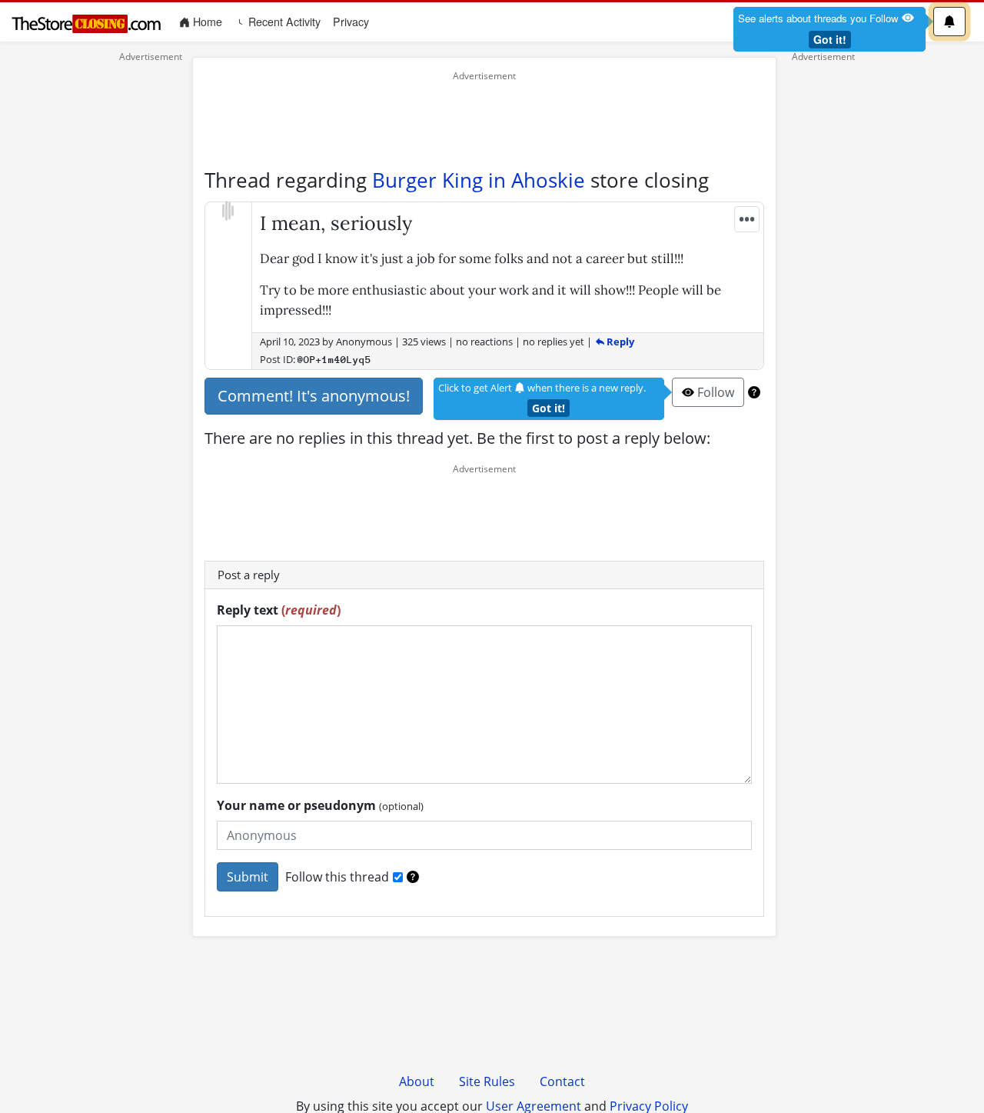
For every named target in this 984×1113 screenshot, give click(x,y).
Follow (714, 392)
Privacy (351, 21)
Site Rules (487, 1081)
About (416, 1081)
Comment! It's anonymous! (314, 395)
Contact (562, 1081)
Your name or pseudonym (320, 805)
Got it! (829, 39)
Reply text (279, 609)
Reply (619, 341)
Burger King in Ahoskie (478, 180)
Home (209, 21)
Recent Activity (283, 21)
